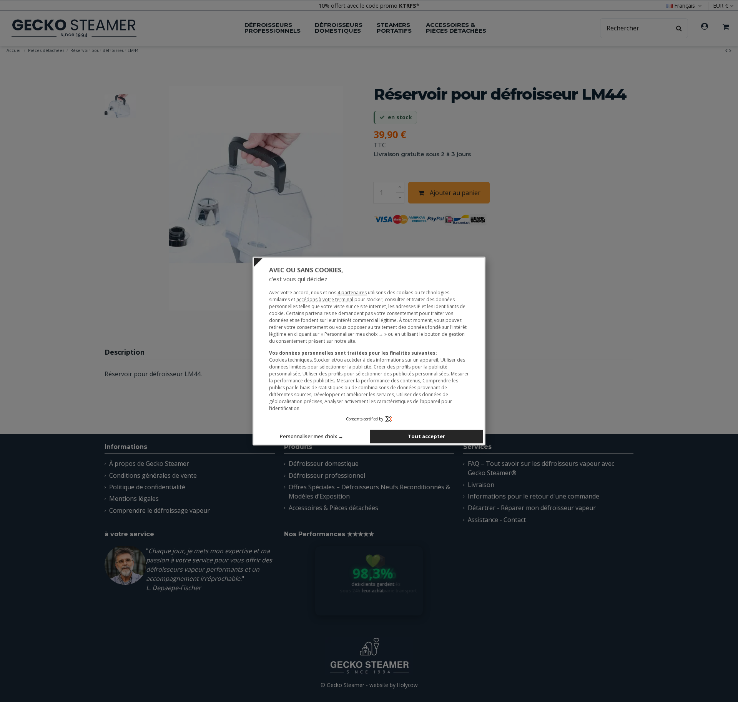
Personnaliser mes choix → (311, 436)
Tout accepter (426, 436)
